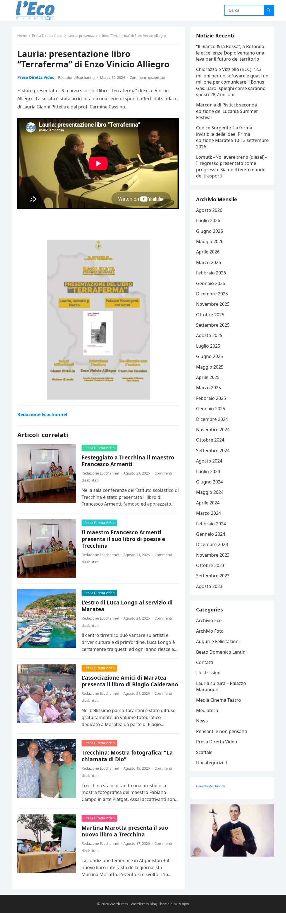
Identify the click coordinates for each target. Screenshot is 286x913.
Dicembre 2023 (212, 544)
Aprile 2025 (208, 377)
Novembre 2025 (213, 304)
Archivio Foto (210, 631)
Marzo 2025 (208, 388)
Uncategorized (211, 763)
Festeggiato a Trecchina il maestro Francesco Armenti (128, 461)
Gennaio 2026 (210, 283)
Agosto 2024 (209, 461)
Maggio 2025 (209, 367)
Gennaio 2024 (210, 534)
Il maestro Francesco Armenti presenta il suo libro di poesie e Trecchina (123, 538)
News (202, 721)
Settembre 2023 (213, 576)
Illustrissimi (208, 673)
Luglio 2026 (208, 220)
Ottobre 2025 (210, 315)
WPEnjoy (181, 903)
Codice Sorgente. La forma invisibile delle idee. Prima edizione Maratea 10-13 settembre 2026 (232, 137)
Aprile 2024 (208, 503)
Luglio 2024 (208, 471)
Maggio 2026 (209, 241)
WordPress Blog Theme (150, 903)
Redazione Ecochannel (76, 77)
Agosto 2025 (209, 335)
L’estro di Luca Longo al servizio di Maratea (127, 606)
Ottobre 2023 (210, 565)
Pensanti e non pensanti (221, 731)
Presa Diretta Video (47, 35)
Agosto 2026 (209, 210)
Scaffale (204, 752)
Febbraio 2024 (211, 524)
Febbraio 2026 (211, 273)
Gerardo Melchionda (210, 786)
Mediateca (207, 710)
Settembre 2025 (213, 325)
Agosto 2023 (209, 586)
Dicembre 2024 (212, 419)
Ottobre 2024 (210, 440)
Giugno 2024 (209, 482)
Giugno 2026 (209, 231)
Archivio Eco (209, 620)
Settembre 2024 (213, 450)
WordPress (119, 903)
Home (22, 35)
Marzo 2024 (208, 513)
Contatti (204, 662)
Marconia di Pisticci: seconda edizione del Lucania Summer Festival (227, 111)
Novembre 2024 (213, 429)
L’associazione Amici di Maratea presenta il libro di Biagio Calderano (130, 681)
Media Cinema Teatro (218, 700)
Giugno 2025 (209, 356)
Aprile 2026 (208, 252)
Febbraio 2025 (211, 398)
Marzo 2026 (208, 262)
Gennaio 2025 (210, 408)
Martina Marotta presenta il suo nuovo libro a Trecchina (125, 831)
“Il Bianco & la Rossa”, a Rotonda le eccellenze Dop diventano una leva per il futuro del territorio (230, 52)
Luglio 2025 (208, 346)
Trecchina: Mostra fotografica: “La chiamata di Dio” (127, 756)
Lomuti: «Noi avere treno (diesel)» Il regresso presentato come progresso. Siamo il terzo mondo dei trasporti (231, 166)
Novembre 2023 (213, 555)
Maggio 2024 (209, 492)
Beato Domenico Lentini (221, 652)
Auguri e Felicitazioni (218, 641)
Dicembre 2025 (212, 294)
